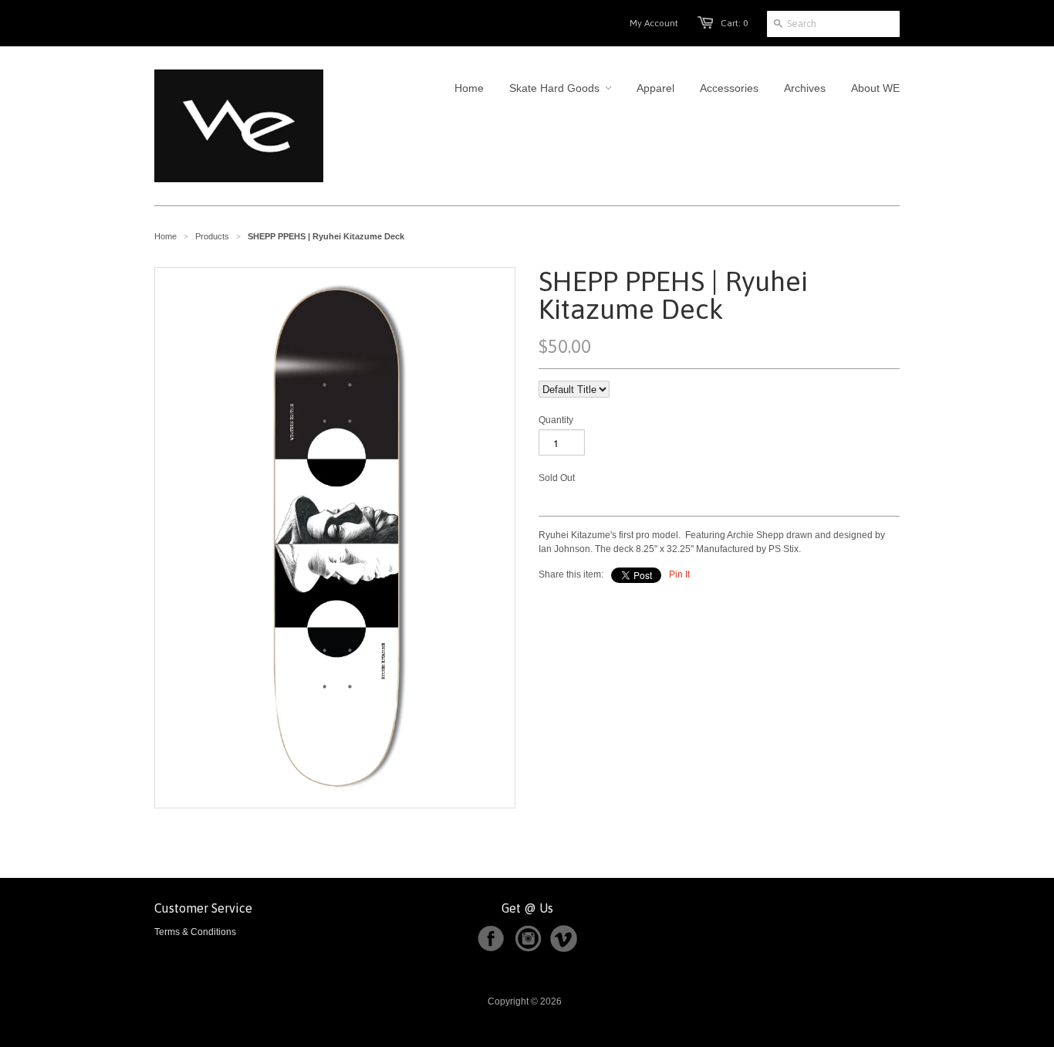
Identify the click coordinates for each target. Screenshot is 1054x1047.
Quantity (556, 420)
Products (212, 236)
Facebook (491, 939)
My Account (654, 23)
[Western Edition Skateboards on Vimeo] (563, 949)
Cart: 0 (734, 23)
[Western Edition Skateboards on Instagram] (531, 949)
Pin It (679, 574)
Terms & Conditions (195, 932)
